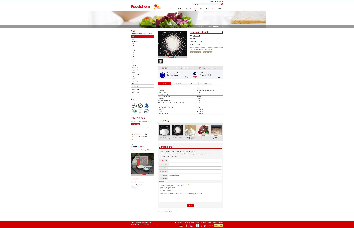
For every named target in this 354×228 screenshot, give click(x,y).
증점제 (133, 39)
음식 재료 (134, 36)
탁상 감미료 (135, 81)
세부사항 (178, 83)
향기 (133, 63)
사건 (207, 8)
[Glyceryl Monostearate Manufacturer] (216, 135)
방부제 (133, 45)
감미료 (133, 43)
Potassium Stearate (177, 137)
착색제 (133, 59)
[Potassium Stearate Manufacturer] (177, 135)
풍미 (133, 61)
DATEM (203, 137)
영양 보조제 (135, 68)
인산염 (133, 52)
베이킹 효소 (135, 83)
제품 (195, 8)
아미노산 (134, 65)
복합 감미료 (135, 79)
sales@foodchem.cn (143, 139)
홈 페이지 (180, 8)
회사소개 (188, 8)
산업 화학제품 (135, 89)
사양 (164, 83)
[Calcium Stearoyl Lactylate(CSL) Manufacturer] (190, 135)
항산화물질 (134, 41)
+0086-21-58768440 (142, 136)
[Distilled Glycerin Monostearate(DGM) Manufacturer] (164, 135)
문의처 (219, 8)
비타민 (133, 54)
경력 (213, 8)
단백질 (133, 50)
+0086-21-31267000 (142, 134)
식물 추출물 (135, 70)
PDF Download (187, 68)
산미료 (133, 48)
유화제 (210, 26)
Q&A (205, 83)
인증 (132, 99)
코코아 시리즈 (135, 74)
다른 (133, 76)
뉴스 (201, 8)
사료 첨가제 (135, 86)
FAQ (191, 83)
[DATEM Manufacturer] (203, 135)
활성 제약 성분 (135, 92)
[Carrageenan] (142, 175)
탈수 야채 (134, 56)
